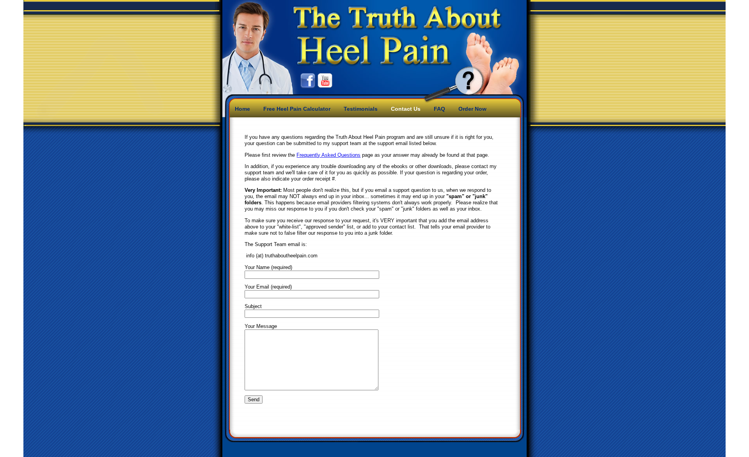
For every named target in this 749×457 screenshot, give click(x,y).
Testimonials (361, 109)
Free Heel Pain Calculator (296, 109)
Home (242, 109)
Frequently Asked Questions (328, 155)
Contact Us (406, 109)
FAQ (439, 109)
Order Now (472, 109)
